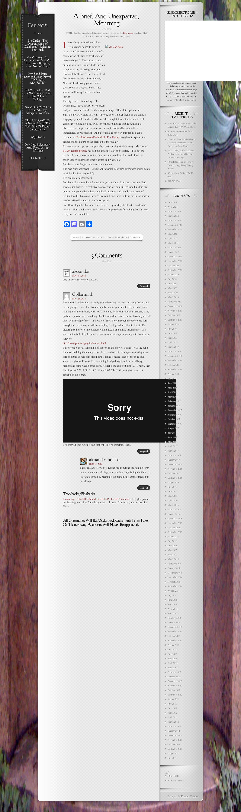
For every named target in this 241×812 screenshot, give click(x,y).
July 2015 (172, 540)
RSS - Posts (173, 775)
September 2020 (175, 269)
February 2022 (174, 220)
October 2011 (174, 744)
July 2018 (172, 378)
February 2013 (174, 671)
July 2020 (172, 278)
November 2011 (175, 739)
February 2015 (174, 563)
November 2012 (175, 685)
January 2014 (174, 622)
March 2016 (173, 504)
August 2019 (173, 324)
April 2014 (173, 608)
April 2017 (173, 446)
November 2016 (175, 468)
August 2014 (173, 590)
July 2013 (172, 649)
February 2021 (174, 247)
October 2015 (174, 527)
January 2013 (174, 676)
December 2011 (175, 735)
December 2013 (175, 626)
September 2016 (175, 477)
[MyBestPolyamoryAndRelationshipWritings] (38, 147)
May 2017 (172, 441)
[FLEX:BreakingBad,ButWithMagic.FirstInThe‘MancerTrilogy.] (38, 95)
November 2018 (175, 360)
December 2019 (175, 306)
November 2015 (175, 522)
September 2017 (175, 423)
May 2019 (172, 337)
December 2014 (175, 572)
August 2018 (173, 373)
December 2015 (175, 518)
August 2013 (173, 644)
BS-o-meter (128, 32)
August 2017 (173, 428)
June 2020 (172, 283)
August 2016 (173, 482)
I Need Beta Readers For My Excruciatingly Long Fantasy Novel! (181, 165)
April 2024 (173, 206)
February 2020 (174, 301)
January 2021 (174, 251)
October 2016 (174, 473)
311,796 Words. (175, 180)
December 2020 (175, 256)
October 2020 (174, 265)
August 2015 (173, 536)
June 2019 (172, 333)
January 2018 (174, 405)
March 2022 (173, 215)
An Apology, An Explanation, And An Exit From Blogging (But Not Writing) (181, 154)
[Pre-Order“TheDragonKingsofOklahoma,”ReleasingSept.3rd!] (38, 45)
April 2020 (173, 292)
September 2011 (175, 748)
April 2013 (173, 662)
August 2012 (173, 699)
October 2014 (174, 581)
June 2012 (172, 708)
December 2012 (175, 681)
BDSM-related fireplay (75, 150)
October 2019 (174, 315)
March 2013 (173, 667)
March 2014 (173, 613)
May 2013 (172, 658)
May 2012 (172, 712)
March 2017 (173, 450)
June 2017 (172, 437)
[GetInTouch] (38, 158)
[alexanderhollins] (104, 459)
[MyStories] (38, 137)
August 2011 (173, 753)
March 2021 (173, 242)
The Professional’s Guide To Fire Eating (98, 137)
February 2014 (174, 617)
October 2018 (174, 364)
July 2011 (172, 757)
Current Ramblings (119, 237)
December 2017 (175, 409)
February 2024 (174, 211)
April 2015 (173, 554)
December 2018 (175, 355)
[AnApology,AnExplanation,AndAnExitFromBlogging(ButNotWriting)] (38, 62)
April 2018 (173, 391)
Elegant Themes (189, 796)
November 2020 (175, 260)
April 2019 (173, 342)
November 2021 (175, 229)
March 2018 (173, 396)
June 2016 (172, 491)
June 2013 (172, 653)
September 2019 (175, 319)
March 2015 (173, 559)
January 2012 (174, 730)
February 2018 (174, 400)
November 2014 (175, 577)
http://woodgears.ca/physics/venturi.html (84, 343)
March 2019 (173, 346)
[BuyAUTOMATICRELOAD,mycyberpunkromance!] (38, 110)
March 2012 (173, 721)
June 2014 (172, 599)
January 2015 (174, 568)
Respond (144, 285)
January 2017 (174, 459)
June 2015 (172, 545)
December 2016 (175, 464)
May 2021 (172, 233)
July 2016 (172, 486)
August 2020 (173, 274)
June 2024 (172, 202)
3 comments (134, 237)
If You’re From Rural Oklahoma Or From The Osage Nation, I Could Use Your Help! (182, 142)
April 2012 (173, 717)
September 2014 (175, 586)
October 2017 (174, 418)
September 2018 (175, 369)
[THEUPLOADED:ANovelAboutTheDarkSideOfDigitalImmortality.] (38, 125)
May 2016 (172, 495)
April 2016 (173, 500)
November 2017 (175, 414)
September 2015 (175, 531)
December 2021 (175, 224)
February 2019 (174, 351)
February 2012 (174, 726)
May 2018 (172, 387)
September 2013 (175, 640)
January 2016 (174, 513)
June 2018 (172, 382)
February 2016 (174, 509)
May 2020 (172, 287)
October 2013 (174, 635)
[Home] (38, 33)
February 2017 (174, 455)
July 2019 (172, 328)
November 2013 (175, 631)
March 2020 (173, 297)
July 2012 (172, 703)
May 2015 (172, 549)
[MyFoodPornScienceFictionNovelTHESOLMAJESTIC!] (38, 78)
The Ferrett (87, 237)
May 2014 (172, 604)
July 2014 (172, 595)
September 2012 (175, 694)
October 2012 (174, 690)
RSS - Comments (175, 780)
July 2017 (172, 432)
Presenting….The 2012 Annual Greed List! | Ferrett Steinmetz (96, 499)
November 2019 (175, 310)
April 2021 (173, 238)
